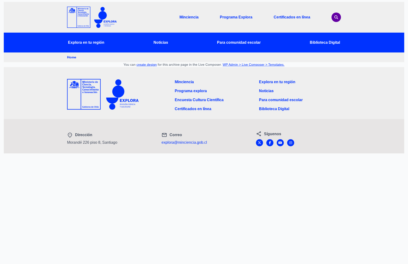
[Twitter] (259, 142)
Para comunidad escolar (239, 42)
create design (146, 64)
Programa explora (191, 91)
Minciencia (189, 17)
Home (71, 57)
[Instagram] (290, 142)
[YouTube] (280, 142)
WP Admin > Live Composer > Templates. (254, 64)
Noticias (160, 42)
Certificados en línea (292, 17)
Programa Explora (236, 17)
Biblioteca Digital (325, 42)
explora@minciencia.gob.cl (184, 142)
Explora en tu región (86, 42)
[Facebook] (269, 142)
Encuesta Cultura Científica (199, 100)
